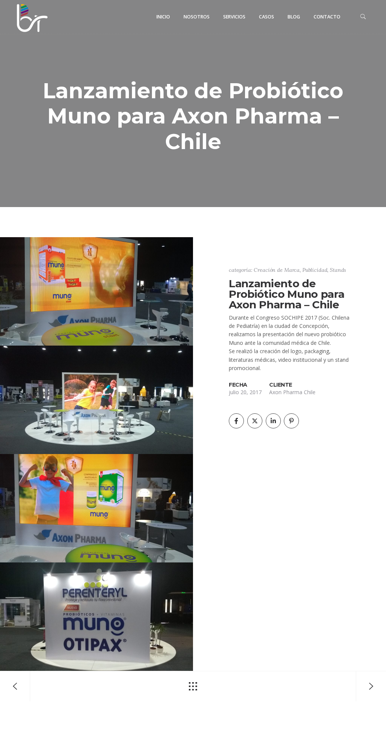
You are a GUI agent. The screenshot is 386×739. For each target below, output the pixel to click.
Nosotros (197, 17)
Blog (294, 17)
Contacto (327, 17)
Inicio (163, 17)
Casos (266, 17)
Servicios (234, 17)
